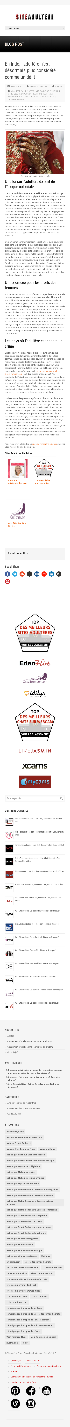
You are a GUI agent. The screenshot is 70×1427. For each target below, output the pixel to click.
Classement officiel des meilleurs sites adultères (29, 1041)
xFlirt (25, 1342)
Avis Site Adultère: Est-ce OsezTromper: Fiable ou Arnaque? (39, 990)
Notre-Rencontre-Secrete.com (22, 1267)
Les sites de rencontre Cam (23, 1382)
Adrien (58, 86)
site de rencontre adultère (42, 96)
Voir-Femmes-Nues (17, 1337)
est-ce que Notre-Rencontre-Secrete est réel (30, 1195)
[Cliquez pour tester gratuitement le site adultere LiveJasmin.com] (35, 751)
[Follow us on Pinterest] (15, 1394)
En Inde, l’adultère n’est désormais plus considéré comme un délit (30, 70)
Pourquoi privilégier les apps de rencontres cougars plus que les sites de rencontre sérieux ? (35, 1072)
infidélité (47, 91)
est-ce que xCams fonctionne (22, 1256)
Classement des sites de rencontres (23, 1108)
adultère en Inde (19, 91)
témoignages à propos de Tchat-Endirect (28, 1319)
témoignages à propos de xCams (23, 1331)
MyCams (45, 1256)
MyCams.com (13, 1262)
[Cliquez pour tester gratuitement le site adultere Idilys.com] (35, 693)
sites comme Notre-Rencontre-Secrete (27, 1279)
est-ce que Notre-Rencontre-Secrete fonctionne (32, 1209)
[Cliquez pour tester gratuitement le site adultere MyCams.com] (35, 782)
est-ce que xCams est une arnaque (24, 1250)
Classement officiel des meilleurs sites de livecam (30, 1046)
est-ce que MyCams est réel (21, 1172)
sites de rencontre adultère (44, 444)
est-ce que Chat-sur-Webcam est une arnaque (31, 1160)
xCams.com (12, 1342)
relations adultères (43, 94)
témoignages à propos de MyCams (24, 1308)
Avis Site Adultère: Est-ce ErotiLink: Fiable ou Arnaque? (37, 937)
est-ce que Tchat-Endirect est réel (24, 1221)
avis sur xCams (47, 1149)
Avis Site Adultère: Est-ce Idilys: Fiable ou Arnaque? (35, 976)
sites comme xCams (17, 1296)
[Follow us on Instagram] (31, 1407)
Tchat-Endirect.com (17, 1302)
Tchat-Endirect (39, 1296)
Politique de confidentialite (49, 1366)
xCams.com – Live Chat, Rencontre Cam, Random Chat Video (39, 884)
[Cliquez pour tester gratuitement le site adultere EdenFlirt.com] (35, 662)
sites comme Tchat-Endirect (21, 1285)
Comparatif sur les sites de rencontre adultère (32, 1376)
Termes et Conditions (20, 1366)
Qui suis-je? (12, 1052)
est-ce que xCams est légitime (22, 1238)
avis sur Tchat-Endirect (19, 1143)
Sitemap (14, 1371)
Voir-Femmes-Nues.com (43, 1337)
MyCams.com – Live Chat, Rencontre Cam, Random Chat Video (39, 871)
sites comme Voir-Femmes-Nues (23, 1290)
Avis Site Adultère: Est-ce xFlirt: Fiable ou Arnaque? (35, 950)
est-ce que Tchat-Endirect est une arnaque (29, 1227)
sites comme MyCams (42, 1273)
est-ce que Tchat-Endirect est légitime (27, 1215)
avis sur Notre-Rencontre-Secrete (24, 1137)
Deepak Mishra (35, 91)
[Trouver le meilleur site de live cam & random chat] (35, 722)
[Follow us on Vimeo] (15, 1407)
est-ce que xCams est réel (20, 1244)
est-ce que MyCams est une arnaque (25, 1178)
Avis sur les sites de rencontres (21, 1103)
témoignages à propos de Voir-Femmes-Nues (30, 1325)
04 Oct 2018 (16, 86)
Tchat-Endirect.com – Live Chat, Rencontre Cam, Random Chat (39, 845)
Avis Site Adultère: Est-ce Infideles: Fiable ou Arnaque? (37, 963)
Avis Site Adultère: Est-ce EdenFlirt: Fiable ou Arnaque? (37, 1003)
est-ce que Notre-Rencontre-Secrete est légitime (32, 1189)
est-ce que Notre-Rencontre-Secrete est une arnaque (30, 1202)
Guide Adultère (14, 1113)
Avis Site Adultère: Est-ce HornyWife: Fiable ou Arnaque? (37, 911)
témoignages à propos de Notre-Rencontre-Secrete (33, 1313)
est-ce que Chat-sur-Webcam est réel (26, 1154)
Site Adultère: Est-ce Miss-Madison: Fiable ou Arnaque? (37, 924)
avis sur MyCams (15, 1131)
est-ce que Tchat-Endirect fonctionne (26, 1233)
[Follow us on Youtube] (46, 1394)
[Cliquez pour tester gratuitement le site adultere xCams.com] (35, 766)
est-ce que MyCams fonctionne (23, 1183)
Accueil (10, 1035)
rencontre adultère (18, 96)
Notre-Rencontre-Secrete (38, 1262)
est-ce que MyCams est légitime (23, 1166)
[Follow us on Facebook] (31, 1394)
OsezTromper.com (23, 94)
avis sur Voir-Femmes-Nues (21, 1149)
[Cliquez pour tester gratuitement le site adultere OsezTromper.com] (35, 678)
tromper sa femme (17, 99)
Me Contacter (33, 1360)
